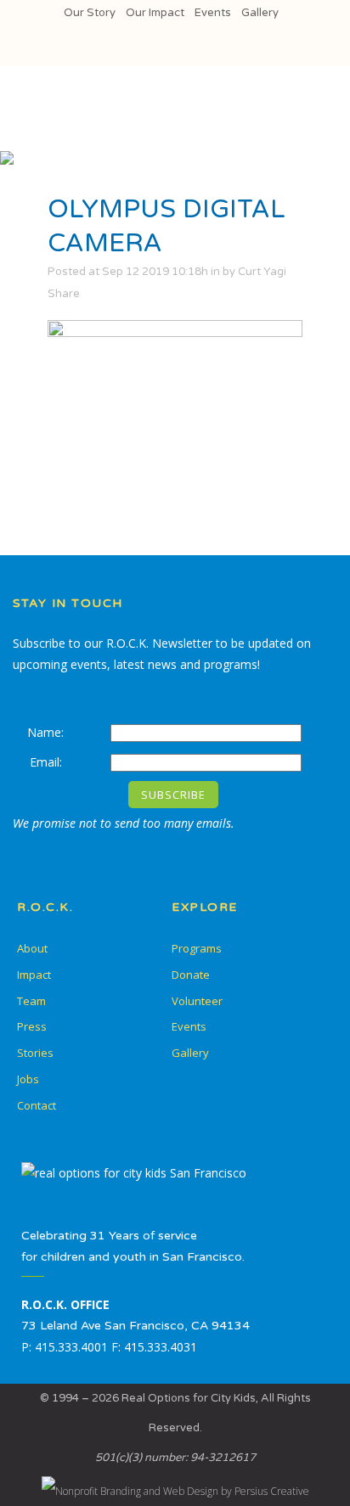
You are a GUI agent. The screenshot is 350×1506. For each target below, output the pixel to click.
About (32, 948)
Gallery (260, 13)
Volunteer (197, 1001)
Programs (197, 948)
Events (213, 13)
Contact (36, 1105)
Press (32, 1026)
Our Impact (155, 13)
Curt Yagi (262, 271)
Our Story (90, 13)
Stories (35, 1052)
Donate (191, 974)
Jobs (28, 1079)
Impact (34, 974)
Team (31, 1001)
